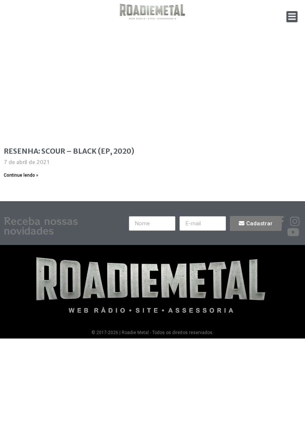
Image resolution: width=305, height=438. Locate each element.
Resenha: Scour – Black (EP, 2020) (69, 151)
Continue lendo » (21, 175)
